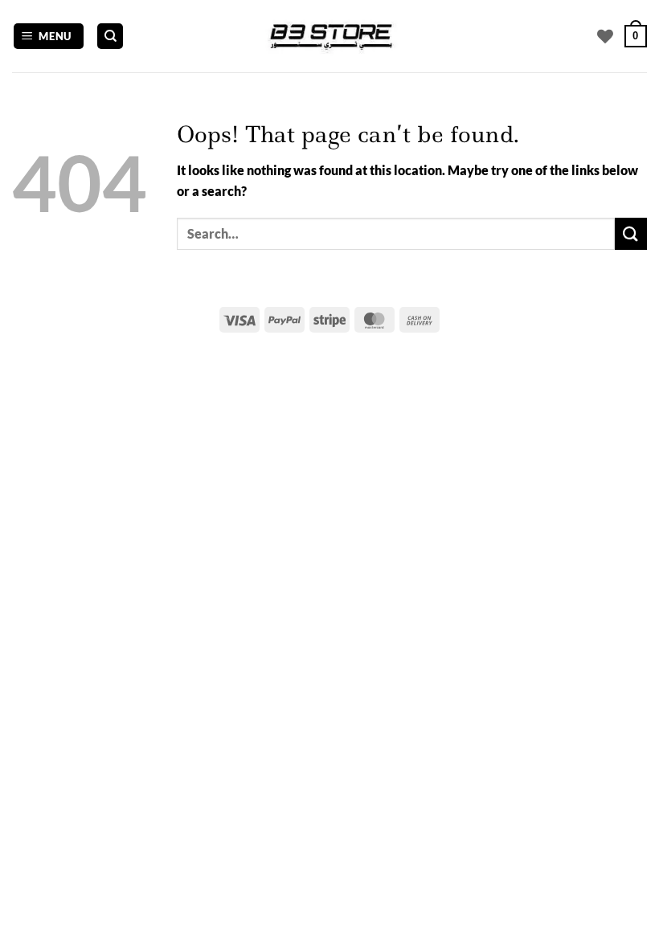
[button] (49, 36)
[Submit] (631, 233)
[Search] (110, 36)
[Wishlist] (605, 36)
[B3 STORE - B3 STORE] (329, 36)
